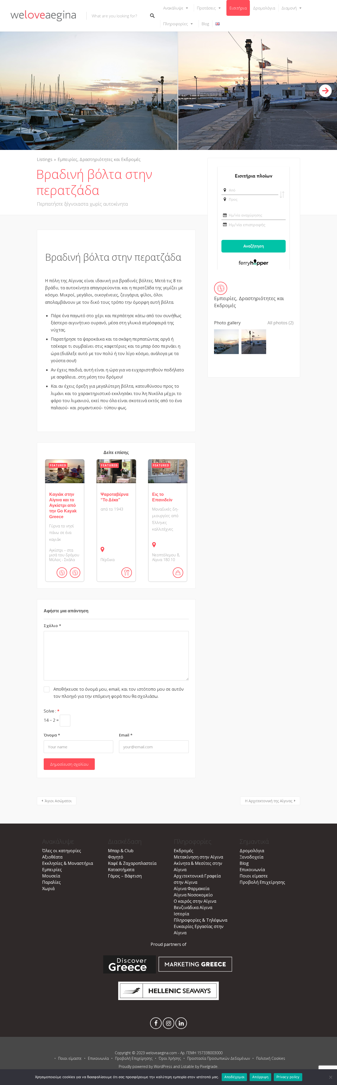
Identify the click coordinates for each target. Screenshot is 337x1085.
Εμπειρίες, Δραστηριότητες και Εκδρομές (99, 159)
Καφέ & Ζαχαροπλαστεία (132, 863)
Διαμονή (289, 8)
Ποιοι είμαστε (254, 876)
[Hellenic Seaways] (168, 998)
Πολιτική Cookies (270, 1058)
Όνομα (52, 735)
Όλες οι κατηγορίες (61, 851)
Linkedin (181, 1024)
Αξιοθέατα (52, 857)
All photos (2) (280, 323)
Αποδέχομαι (234, 1077)
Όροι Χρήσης (170, 1058)
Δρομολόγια (264, 8)
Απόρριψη (260, 1077)
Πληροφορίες (175, 23)
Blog (205, 23)
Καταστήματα (121, 869)
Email (125, 735)
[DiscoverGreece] (129, 972)
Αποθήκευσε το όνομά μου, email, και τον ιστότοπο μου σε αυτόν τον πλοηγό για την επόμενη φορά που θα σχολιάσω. (118, 692)
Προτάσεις (206, 8)
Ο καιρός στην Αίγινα (195, 901)
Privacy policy (288, 1077)
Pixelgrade (208, 1066)
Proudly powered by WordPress (145, 1066)
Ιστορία (181, 914)
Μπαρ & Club (120, 851)
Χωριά (48, 888)
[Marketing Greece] (195, 972)
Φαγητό (115, 857)
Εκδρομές (183, 851)
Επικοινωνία (252, 869)
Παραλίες (51, 882)
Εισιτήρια (238, 8)
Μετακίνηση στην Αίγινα (198, 857)
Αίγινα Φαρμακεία (191, 888)
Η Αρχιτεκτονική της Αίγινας (268, 800)
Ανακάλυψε (173, 8)
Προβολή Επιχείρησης (262, 882)
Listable (187, 1066)
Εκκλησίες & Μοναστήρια (67, 863)
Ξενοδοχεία (251, 857)
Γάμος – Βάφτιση (125, 876)
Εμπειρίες (52, 869)
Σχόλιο (52, 625)
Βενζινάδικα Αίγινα (193, 907)
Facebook (156, 1024)
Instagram (168, 1024)
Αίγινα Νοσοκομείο (193, 895)
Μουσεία (51, 876)
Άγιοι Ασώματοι (58, 800)
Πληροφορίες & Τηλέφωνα (200, 920)
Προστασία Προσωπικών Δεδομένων (218, 1058)
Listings (44, 159)
